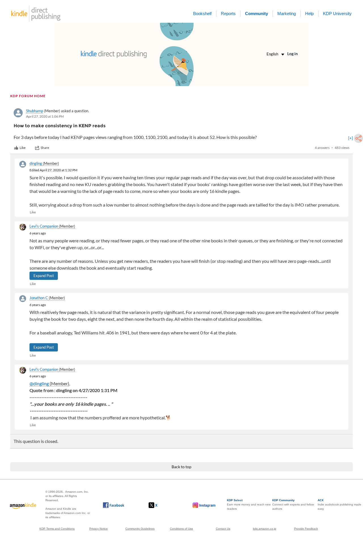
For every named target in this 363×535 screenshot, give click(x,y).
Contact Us (223, 528)
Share (45, 147)
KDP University (337, 13)
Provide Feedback (306, 528)
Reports (228, 13)
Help (309, 13)
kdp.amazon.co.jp (264, 528)
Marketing (286, 13)
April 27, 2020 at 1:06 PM (45, 116)
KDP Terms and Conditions (57, 528)
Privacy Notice (98, 528)
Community (256, 13)
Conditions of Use (181, 528)
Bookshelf (202, 13)
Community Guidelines (140, 528)
